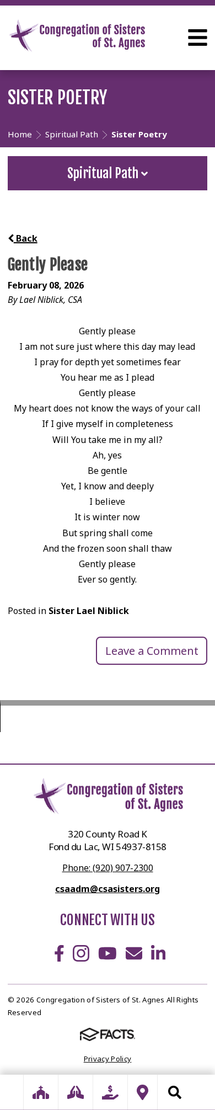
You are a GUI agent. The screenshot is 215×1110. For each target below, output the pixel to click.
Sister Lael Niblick (89, 611)
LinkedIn (158, 953)
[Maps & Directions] (142, 1092)
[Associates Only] (75, 1092)
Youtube (107, 953)
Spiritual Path (104, 173)
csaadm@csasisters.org (107, 889)
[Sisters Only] (41, 1092)
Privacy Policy (108, 1059)
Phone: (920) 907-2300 (107, 868)
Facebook (59, 953)
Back (25, 238)
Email (134, 953)
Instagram (81, 953)
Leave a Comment (151, 650)
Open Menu (197, 37)
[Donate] (110, 1092)
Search (175, 1092)
